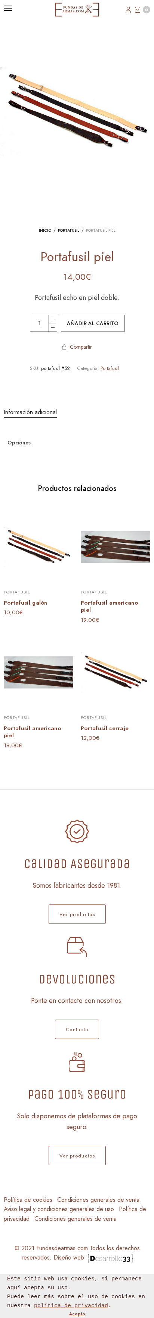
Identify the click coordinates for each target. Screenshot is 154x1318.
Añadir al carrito (92, 323)
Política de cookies (28, 1199)
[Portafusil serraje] (115, 672)
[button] (77, 914)
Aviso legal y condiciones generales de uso (59, 1209)
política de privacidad (71, 1306)
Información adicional (30, 412)
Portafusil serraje (105, 728)
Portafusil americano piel (109, 606)
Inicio (45, 230)
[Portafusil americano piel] (115, 547)
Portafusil (68, 230)
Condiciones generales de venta (98, 1199)
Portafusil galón (25, 603)
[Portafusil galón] (38, 547)
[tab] (77, 412)
